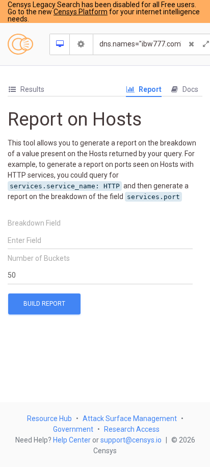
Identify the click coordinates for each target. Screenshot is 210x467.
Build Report (44, 303)
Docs (189, 89)
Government (73, 429)
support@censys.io (131, 440)
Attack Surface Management (130, 418)
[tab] (26, 89)
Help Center (72, 440)
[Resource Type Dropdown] (60, 44)
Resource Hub (49, 418)
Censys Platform (81, 12)
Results (31, 89)
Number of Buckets (39, 258)
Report (149, 89)
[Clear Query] (191, 44)
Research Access (132, 429)
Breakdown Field (34, 223)
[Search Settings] (81, 44)
